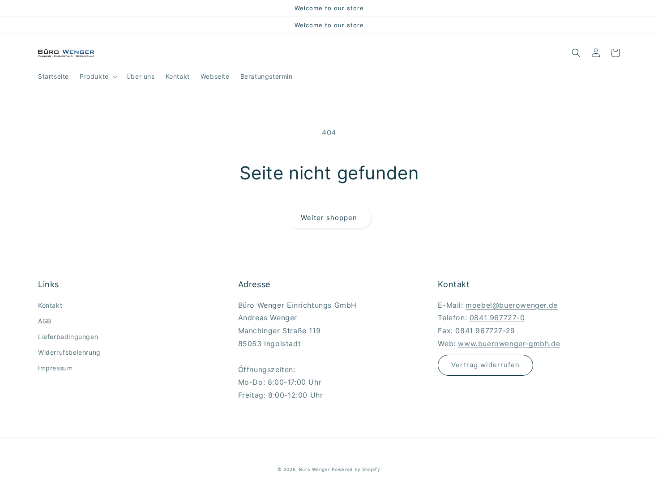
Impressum (55, 368)
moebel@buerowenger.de (512, 305)
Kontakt (50, 305)
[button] (97, 76)
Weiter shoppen (329, 217)
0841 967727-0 (497, 317)
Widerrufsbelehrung (69, 352)
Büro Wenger (315, 469)
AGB (44, 321)
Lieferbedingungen (68, 336)
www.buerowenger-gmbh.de (509, 343)
